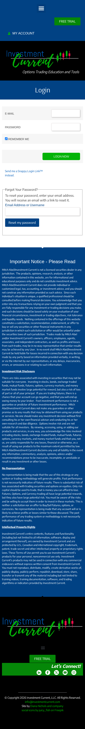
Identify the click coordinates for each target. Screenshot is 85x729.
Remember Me (18, 139)
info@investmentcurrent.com (42, 701)
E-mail (9, 113)
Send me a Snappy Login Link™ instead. (24, 173)
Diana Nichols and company (46, 706)
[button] (41, 8)
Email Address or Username (24, 205)
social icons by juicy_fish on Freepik (42, 710)
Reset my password (22, 223)
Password (13, 127)
